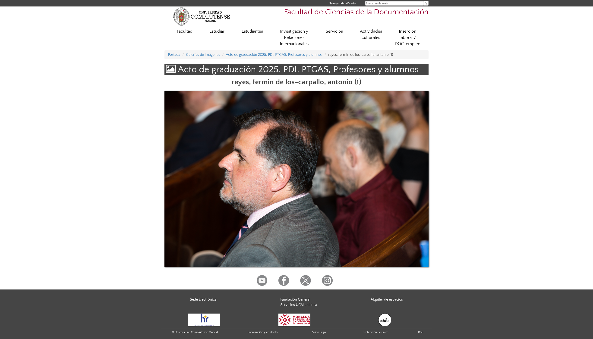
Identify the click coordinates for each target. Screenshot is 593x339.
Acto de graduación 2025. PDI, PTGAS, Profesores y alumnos (274, 55)
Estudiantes (252, 31)
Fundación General (295, 299)
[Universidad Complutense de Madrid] (201, 16)
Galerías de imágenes (203, 55)
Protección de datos (375, 332)
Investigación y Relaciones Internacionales (294, 37)
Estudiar (216, 31)
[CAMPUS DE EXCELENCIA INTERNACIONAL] (294, 319)
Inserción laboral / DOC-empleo (407, 37)
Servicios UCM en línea (298, 305)
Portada (174, 55)
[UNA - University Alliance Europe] (385, 319)
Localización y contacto (263, 332)
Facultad (184, 31)
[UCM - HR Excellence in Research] (204, 319)
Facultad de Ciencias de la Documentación (356, 12)
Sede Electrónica (203, 299)
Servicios (334, 31)
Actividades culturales (371, 34)
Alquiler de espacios (387, 299)
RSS (420, 332)
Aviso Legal (319, 332)
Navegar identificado (342, 3)
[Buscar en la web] (426, 3)
